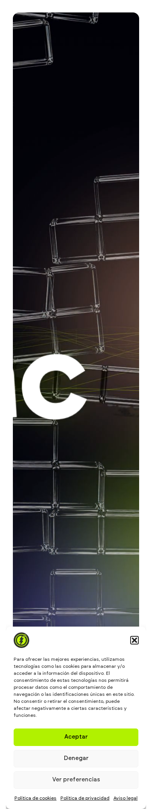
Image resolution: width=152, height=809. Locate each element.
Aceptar (76, 737)
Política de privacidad (85, 798)
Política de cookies (35, 798)
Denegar (76, 758)
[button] (134, 640)
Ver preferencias (76, 780)
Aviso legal (125, 798)
